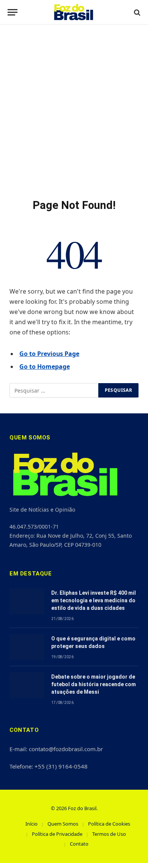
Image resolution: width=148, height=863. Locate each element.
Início (31, 823)
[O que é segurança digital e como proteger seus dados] (26, 647)
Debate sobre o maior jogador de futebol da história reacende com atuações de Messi (93, 684)
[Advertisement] (74, 111)
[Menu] (12, 12)
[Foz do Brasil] (74, 12)
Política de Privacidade (57, 834)
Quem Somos (62, 823)
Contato (79, 843)
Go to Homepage (44, 366)
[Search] (136, 12)
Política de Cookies (109, 823)
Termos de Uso (109, 834)
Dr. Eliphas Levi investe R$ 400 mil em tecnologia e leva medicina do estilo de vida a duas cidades (93, 600)
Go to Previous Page (49, 354)
